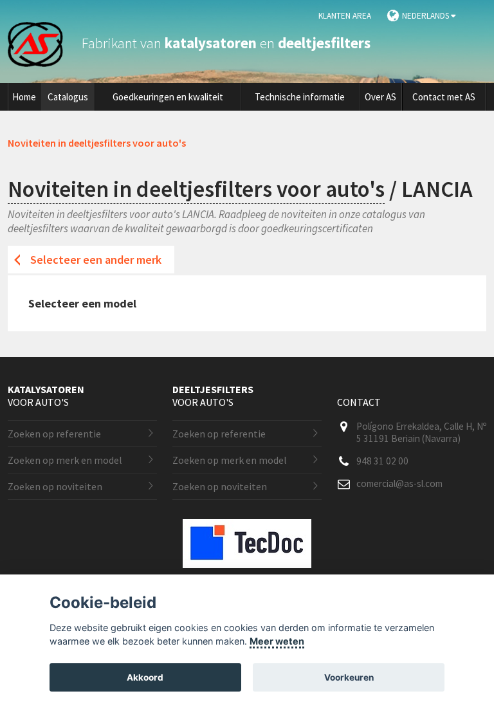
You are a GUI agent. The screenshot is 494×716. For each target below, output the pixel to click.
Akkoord (145, 677)
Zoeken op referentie (54, 433)
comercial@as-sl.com (399, 483)
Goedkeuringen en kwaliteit (168, 97)
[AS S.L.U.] (43, 42)
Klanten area (344, 15)
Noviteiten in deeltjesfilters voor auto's (196, 189)
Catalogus (68, 97)
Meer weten (277, 641)
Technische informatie (300, 97)
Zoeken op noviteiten (55, 486)
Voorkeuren (349, 677)
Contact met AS (443, 97)
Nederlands (426, 15)
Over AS (380, 97)
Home (24, 97)
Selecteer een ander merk (95, 259)
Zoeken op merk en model (65, 460)
